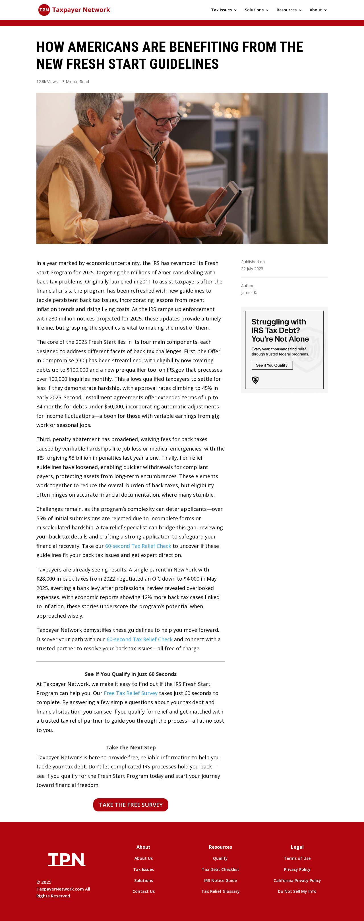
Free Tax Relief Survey (131, 693)
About (316, 10)
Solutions (254, 10)
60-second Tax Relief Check (138, 545)
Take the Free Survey (131, 805)
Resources (287, 10)
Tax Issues (221, 10)
